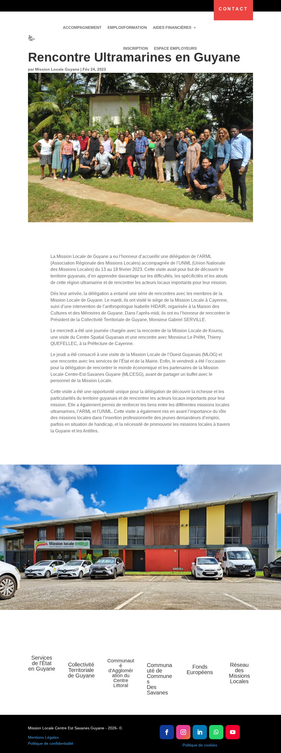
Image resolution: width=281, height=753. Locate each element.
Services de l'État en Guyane (41, 663)
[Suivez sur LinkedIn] (200, 732)
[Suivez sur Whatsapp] (216, 732)
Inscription (135, 48)
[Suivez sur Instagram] (183, 732)
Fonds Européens (200, 669)
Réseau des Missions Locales (239, 673)
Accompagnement (82, 27)
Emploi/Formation (127, 27)
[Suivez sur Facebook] (167, 732)
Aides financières (172, 27)
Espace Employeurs (175, 48)
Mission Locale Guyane (57, 69)
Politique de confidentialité (50, 743)
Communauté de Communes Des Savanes (159, 679)
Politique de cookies (199, 745)
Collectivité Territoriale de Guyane (81, 670)
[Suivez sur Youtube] (233, 732)
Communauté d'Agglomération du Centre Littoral (120, 673)
